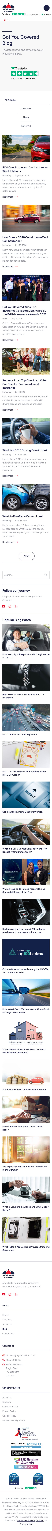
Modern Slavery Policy (13, 1420)
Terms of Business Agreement (30, 1520)
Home (5, 1315)
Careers (6, 1402)
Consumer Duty (10, 1406)
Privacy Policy (9, 1411)
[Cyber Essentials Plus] (38, 1479)
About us (6, 1324)
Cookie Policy (9, 1415)
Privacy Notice (26, 1524)
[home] (8, 7)
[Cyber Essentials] (14, 1479)
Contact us (8, 1333)
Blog (4, 1328)
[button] (47, 8)
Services (6, 1319)
